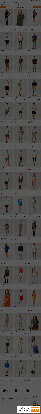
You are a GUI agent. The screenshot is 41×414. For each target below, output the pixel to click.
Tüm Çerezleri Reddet (35, 409)
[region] (28, 409)
